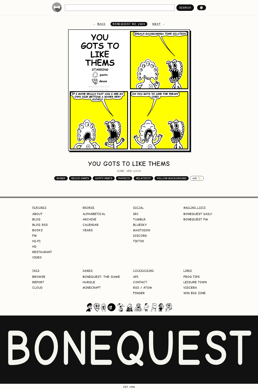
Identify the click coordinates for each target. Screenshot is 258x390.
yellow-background (171, 178)
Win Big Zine (194, 293)
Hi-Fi (36, 241)
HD (34, 246)
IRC (136, 214)
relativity (143, 178)
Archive (89, 219)
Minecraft (92, 288)
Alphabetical (94, 214)
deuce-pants (80, 178)
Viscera (190, 288)
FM (34, 236)
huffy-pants (103, 178)
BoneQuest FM (195, 219)
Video (37, 257)
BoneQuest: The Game (101, 277)
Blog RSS (40, 225)
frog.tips (191, 277)
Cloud (37, 288)
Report (38, 282)
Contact (140, 282)
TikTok (138, 241)
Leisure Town (195, 282)
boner (61, 178)
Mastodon (141, 230)
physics (124, 178)
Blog (36, 219)
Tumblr (139, 219)
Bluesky (140, 225)
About (37, 214)
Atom (147, 288)
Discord (140, 236)
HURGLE (89, 282)
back (101, 24)
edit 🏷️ (196, 178)
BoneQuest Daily (197, 214)
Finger (139, 293)
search (185, 7)
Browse (38, 277)
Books (37, 230)
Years (88, 230)
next (156, 24)
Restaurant (42, 252)
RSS (136, 288)
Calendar (91, 225)
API (135, 277)
